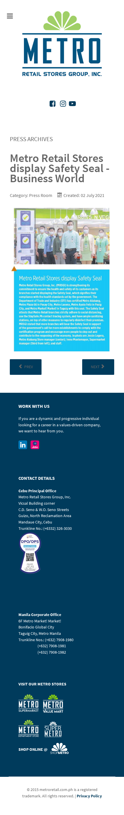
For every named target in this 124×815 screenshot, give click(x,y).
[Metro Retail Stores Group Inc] (62, 45)
